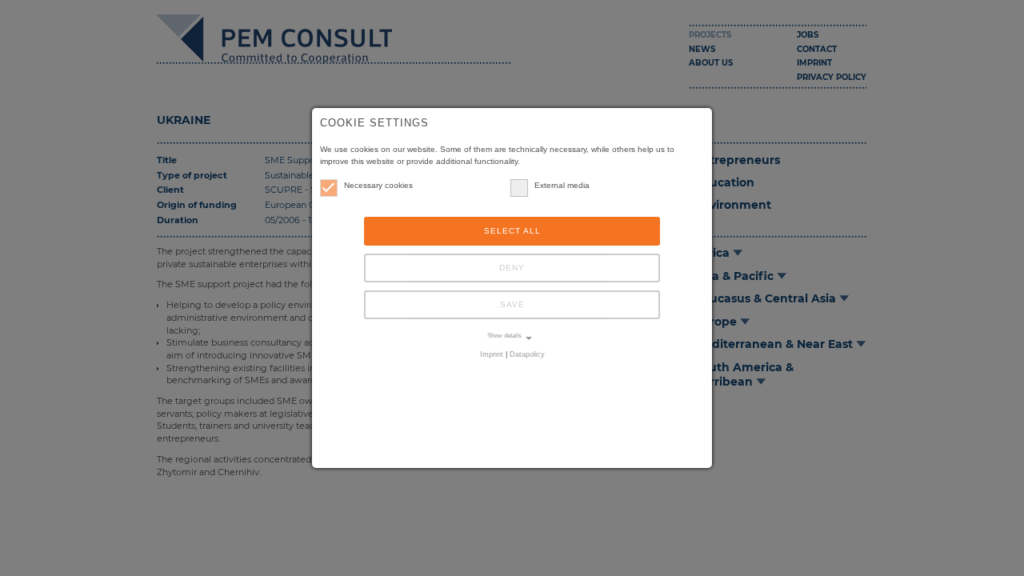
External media (562, 185)
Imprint (491, 354)
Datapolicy (527, 354)
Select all (512, 230)
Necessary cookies (378, 185)
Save (512, 304)
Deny (512, 267)
